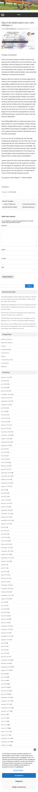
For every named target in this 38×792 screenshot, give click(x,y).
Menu (19, 14)
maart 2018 (4, 687)
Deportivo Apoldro (7, 342)
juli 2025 (3, 408)
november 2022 (6, 513)
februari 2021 (5, 578)
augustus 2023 (5, 486)
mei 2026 (4, 387)
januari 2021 (4, 581)
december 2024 (6, 432)
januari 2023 (4, 506)
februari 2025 (5, 425)
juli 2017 (3, 714)
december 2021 (6, 547)
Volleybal (4, 366)
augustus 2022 (5, 523)
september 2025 (6, 401)
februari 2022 (5, 544)
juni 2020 (3, 605)
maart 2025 (4, 421)
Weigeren (19, 781)
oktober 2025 (5, 397)
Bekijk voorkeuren (19, 787)
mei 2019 (4, 650)
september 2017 (6, 707)
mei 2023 (4, 493)
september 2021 (6, 558)
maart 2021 (4, 575)
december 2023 (6, 472)
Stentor (3, 356)
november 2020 (6, 588)
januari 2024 (4, 469)
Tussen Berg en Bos (7, 359)
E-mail (4, 258)
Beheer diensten (18, 770)
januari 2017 (4, 735)
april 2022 (4, 537)
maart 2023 (4, 500)
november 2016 (6, 741)
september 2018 (6, 667)
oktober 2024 (5, 438)
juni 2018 (3, 677)
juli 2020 (3, 602)
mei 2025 (4, 415)
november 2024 (6, 435)
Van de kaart (12, 192)
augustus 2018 (5, 670)
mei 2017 (4, 721)
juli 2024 (3, 449)
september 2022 (6, 520)
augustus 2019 (5, 639)
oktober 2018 (5, 663)
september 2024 (6, 442)
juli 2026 (3, 380)
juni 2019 (3, 646)
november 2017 (6, 701)
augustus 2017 (5, 711)
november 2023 (6, 476)
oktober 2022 (5, 517)
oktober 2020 (5, 592)
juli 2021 (3, 564)
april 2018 (4, 684)
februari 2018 (5, 690)
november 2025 (6, 394)
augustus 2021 (5, 561)
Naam (3, 249)
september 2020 (6, 595)
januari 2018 (4, 694)
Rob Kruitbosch (11, 29)
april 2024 (4, 459)
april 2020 (4, 612)
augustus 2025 (5, 404)
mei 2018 (4, 680)
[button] (35, 750)
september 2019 (6, 636)
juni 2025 (3, 411)
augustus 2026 (5, 377)
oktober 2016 (5, 745)
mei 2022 (4, 534)
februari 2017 (5, 731)
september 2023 (6, 483)
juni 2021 (3, 568)
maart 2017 (4, 728)
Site (2, 267)
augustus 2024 (5, 445)
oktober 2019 (5, 633)
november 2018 (6, 660)
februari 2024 (5, 466)
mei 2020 (4, 609)
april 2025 (4, 418)
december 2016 (6, 738)
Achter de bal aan (6, 339)
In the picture (5, 353)
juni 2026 (3, 384)
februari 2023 (5, 503)
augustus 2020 (5, 598)
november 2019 (6, 629)
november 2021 (6, 551)
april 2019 (4, 653)
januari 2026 (4, 391)
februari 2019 (5, 656)
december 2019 (6, 626)
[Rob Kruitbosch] (19, 9)
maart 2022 (4, 540)
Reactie (4, 225)
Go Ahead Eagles (6, 349)
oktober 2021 (5, 554)
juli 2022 (3, 527)
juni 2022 (3, 530)
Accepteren (19, 775)
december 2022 (6, 510)
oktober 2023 (5, 479)
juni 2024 (3, 452)
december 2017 (6, 697)
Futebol (3, 346)
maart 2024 (4, 462)
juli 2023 (3, 489)
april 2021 (4, 571)
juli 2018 (3, 673)
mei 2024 (4, 455)
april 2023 (4, 496)
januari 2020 (4, 622)
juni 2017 (3, 718)
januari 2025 (4, 428)
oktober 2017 (5, 704)
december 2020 (6, 585)
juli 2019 (3, 643)
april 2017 (4, 724)
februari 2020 (5, 619)
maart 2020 (4, 615)
